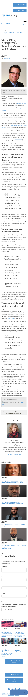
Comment (4, 566)
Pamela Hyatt (7, 58)
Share (23, 58)
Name (3, 576)
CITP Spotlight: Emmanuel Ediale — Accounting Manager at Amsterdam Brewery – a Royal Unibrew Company (13, 547)
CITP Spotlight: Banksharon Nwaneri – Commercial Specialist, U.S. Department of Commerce (12, 504)
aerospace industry (18, 221)
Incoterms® (11, 32)
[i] (9, 23)
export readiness (18, 139)
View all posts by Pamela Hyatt (14, 454)
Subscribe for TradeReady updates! (14, 661)
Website (3, 593)
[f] (4, 23)
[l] (7, 23)
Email (3, 585)
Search (24, 24)
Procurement (4, 32)
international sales (5, 187)
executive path (10, 318)
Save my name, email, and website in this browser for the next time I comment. (14, 605)
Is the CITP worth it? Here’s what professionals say (19, 650)
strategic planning (21, 103)
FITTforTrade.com (14, 674)
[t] (2, 23)
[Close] (24, 693)
